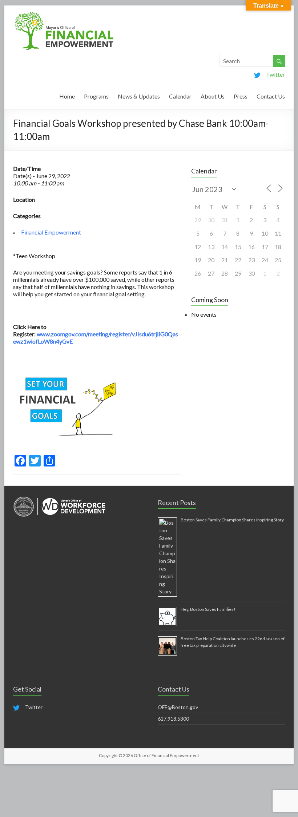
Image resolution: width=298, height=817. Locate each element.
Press (240, 96)
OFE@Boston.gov (178, 707)
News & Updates (139, 96)
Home (67, 96)
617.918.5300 (173, 719)
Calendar (180, 96)
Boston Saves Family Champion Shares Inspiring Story (232, 519)
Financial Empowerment (51, 232)
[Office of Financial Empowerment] (64, 14)
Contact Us (271, 96)
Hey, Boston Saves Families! (208, 609)
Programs (96, 96)
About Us (213, 96)
